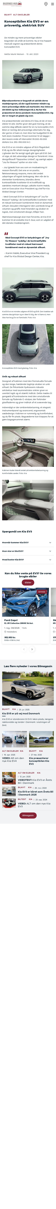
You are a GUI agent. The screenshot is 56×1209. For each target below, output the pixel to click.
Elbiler (28, 582)
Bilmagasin (28, 815)
